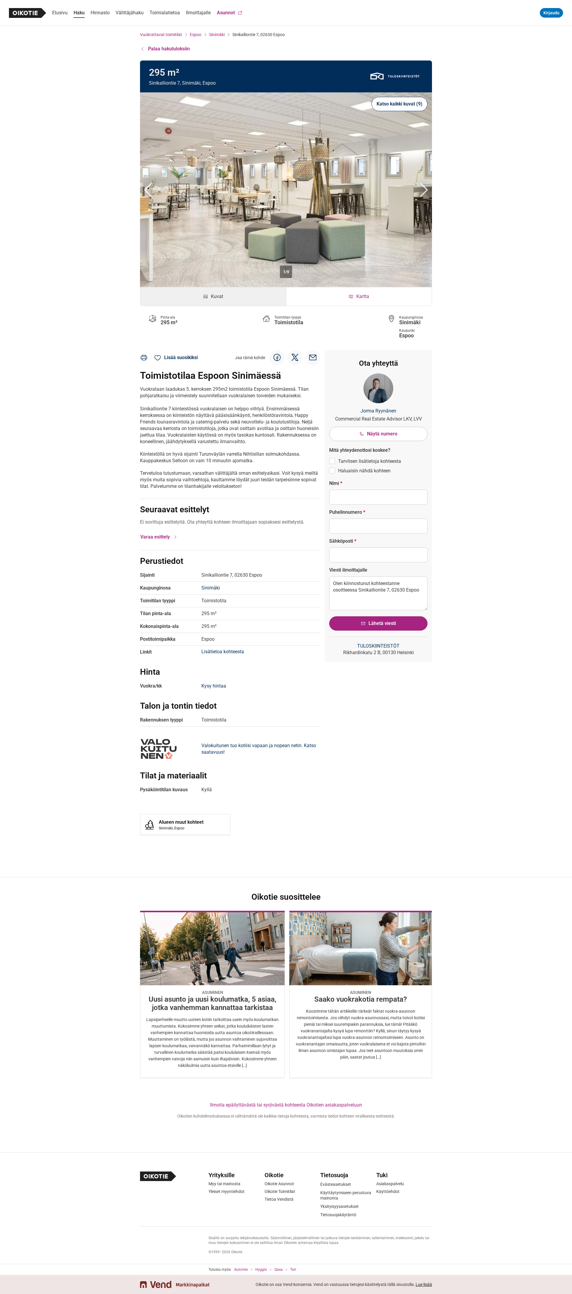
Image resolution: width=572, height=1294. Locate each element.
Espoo (195, 34)
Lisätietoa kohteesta (222, 651)
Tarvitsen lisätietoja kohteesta (369, 461)
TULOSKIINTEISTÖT (378, 646)
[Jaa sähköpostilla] (312, 357)
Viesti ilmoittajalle (348, 570)
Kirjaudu (551, 12)
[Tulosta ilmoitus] (144, 357)
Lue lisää (424, 1284)
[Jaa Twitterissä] (294, 357)
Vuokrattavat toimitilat (161, 34)
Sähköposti (342, 541)
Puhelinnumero (347, 512)
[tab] (213, 296)
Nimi (335, 483)
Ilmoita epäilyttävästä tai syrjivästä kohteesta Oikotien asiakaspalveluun (286, 1105)
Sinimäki (217, 34)
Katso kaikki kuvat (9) (399, 104)
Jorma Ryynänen (378, 411)
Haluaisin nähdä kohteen (364, 471)
